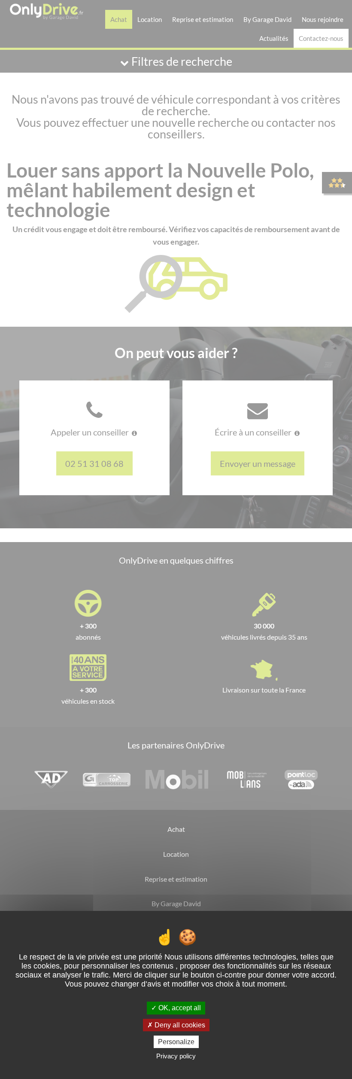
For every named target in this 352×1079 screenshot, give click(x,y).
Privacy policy (176, 1056)
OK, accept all (179, 1008)
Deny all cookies (179, 1025)
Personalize (176, 1041)
